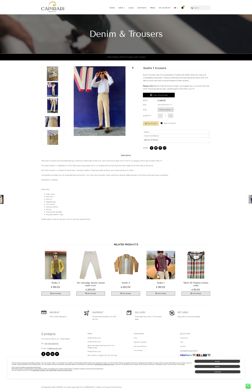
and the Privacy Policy (65, 370)
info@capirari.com (54, 348)
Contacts (141, 8)
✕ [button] (239, 360)
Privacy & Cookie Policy (112, 387)
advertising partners (38, 370)
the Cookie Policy (51, 370)
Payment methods (140, 342)
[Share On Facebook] (151, 148)
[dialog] (126, 367)
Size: (145, 110)
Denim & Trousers (126, 57)
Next (65, 106)
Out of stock (152, 123)
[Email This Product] (164, 148)
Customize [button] (217, 372)
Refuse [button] (217, 366)
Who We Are (138, 350)
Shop (120, 8)
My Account (184, 338)
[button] (132, 67)
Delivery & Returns (151, 140)
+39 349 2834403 (51, 344)
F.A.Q (135, 338)
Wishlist (183, 346)
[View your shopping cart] (182, 7)
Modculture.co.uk (94, 338)
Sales (131, 8)
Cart (181, 342)
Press (152, 8)
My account (164, 8)
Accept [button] (217, 361)
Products (116, 57)
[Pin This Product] (160, 148)
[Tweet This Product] (156, 148)
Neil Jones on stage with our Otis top (102, 355)
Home (112, 8)
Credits (99, 387)
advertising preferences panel (104, 364)
